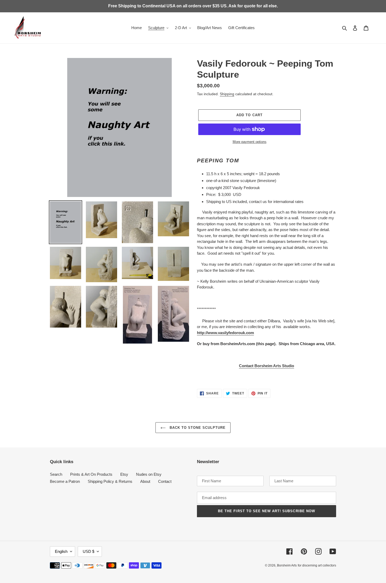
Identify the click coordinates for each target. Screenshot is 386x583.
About (145, 481)
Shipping (227, 94)
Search (56, 474)
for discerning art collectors (317, 565)
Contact (164, 481)
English (61, 551)
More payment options (250, 142)
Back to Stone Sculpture (197, 428)
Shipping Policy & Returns (110, 481)
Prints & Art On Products (91, 474)
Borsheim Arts (287, 565)
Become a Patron (65, 481)
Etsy (124, 474)
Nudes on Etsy (148, 474)
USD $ (88, 551)
